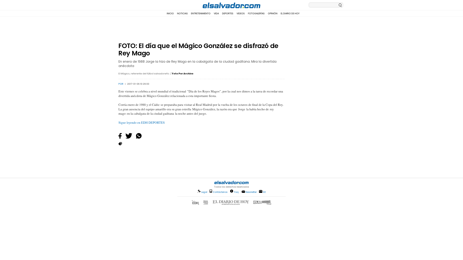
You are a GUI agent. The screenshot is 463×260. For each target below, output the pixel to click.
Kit (264, 191)
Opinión (272, 13)
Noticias (182, 13)
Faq (236, 191)
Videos (241, 13)
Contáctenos (220, 192)
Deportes (227, 13)
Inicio (170, 13)
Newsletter (251, 192)
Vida (216, 13)
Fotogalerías (256, 13)
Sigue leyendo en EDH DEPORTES (141, 122)
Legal (204, 192)
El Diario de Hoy (290, 13)
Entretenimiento (201, 13)
